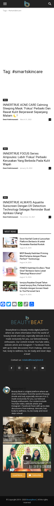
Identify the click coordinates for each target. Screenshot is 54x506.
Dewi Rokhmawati (10, 119)
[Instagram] (19, 368)
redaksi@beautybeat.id (32, 360)
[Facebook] (11, 368)
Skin (5, 100)
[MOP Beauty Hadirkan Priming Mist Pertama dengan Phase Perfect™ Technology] (10, 257)
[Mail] (27, 368)
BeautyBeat (31, 499)
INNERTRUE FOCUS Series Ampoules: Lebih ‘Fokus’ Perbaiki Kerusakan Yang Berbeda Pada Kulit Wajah (26, 159)
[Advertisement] (27, 40)
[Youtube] (43, 368)
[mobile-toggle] (5, 4)
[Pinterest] (35, 368)
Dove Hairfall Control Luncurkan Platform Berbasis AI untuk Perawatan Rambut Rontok (35, 242)
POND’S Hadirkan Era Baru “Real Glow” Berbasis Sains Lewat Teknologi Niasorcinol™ (35, 271)
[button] (50, 4)
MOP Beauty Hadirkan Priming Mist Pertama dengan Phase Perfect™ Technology (34, 256)
